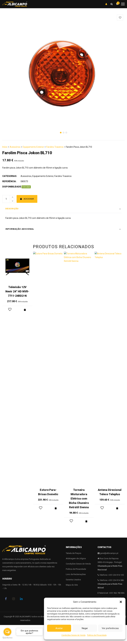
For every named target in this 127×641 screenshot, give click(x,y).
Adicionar (29, 199)
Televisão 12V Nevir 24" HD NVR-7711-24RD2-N (17, 291)
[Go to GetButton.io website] (7, 638)
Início (4, 147)
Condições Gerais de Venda (73, 635)
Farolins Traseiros (55, 147)
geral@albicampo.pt (109, 553)
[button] (120, 601)
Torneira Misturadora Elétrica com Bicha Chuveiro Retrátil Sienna (79, 498)
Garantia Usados (73, 579)
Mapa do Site (72, 585)
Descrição (12, 208)
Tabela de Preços (73, 553)
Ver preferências (110, 628)
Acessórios (15, 147)
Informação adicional (19, 229)
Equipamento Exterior (33, 147)
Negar (85, 628)
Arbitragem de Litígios (76, 558)
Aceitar (59, 628)
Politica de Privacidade (97, 635)
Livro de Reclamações (76, 574)
